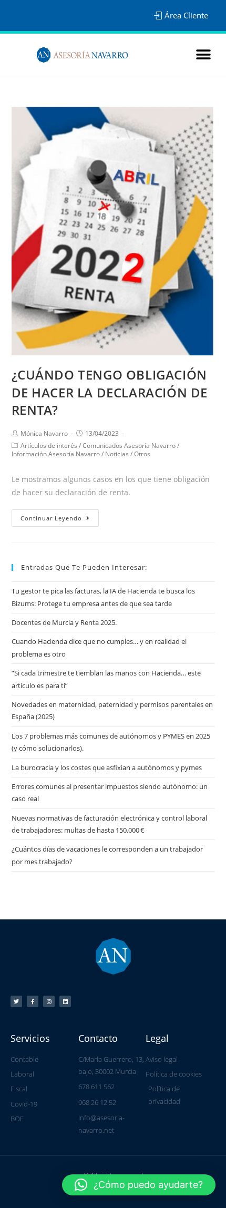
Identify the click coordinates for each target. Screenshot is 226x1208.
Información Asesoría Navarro (56, 453)
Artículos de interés (48, 445)
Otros (142, 453)
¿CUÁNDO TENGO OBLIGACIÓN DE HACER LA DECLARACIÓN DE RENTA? (110, 392)
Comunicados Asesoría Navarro (129, 445)
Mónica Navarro (44, 433)
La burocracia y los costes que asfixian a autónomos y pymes (107, 767)
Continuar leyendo (51, 518)
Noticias (117, 453)
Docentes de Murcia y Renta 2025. (64, 622)
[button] (203, 55)
